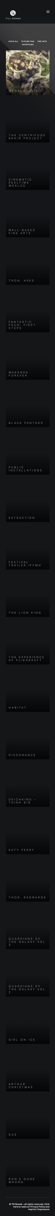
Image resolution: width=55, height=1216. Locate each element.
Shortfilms (28, 44)
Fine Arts (42, 41)
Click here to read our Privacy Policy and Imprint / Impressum (31, 1207)
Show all (13, 41)
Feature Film (27, 41)
